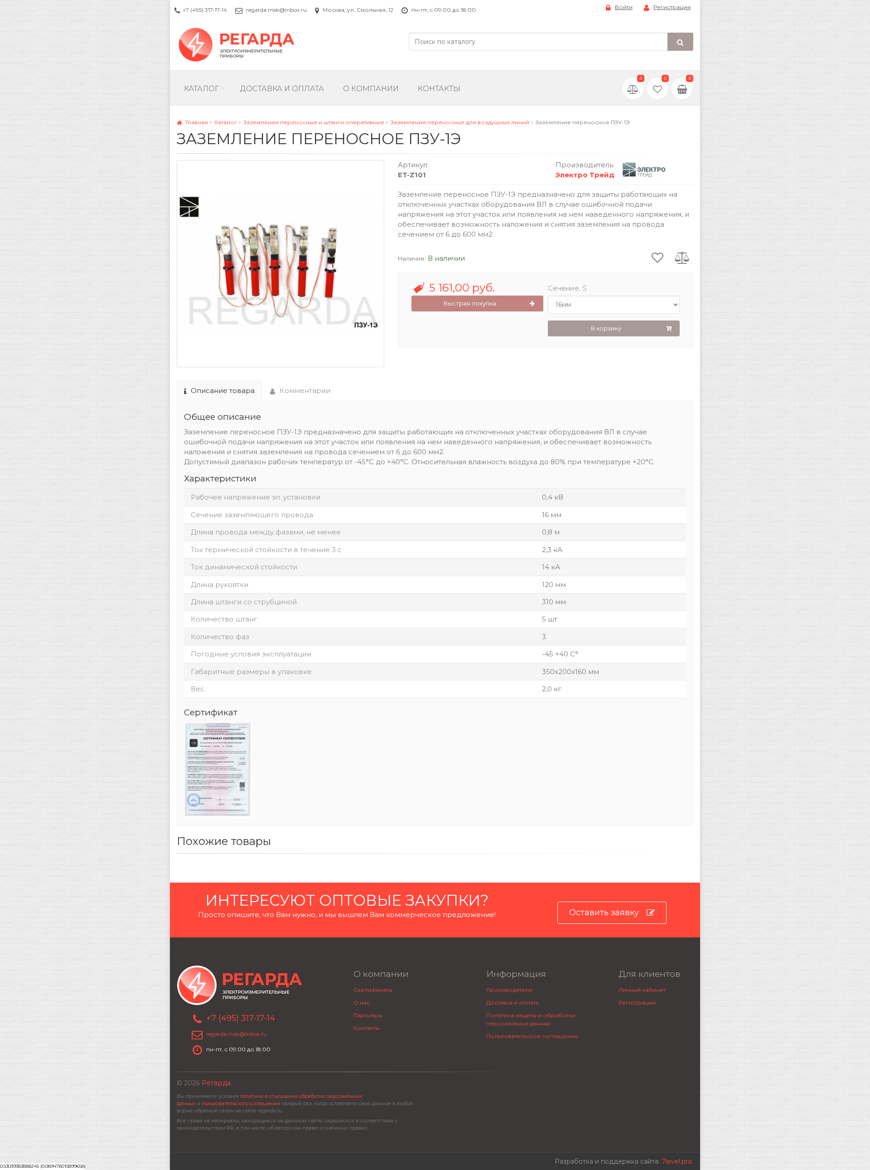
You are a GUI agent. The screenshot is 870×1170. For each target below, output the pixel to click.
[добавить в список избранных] (657, 257)
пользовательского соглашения (241, 1104)
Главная (196, 122)
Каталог (201, 88)
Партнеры (367, 1015)
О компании (371, 88)
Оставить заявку (604, 913)
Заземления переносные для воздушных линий (460, 122)
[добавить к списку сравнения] (682, 257)
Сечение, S (567, 288)
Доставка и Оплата (282, 88)
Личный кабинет (642, 989)
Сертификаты (372, 989)
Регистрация (672, 7)
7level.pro (677, 1161)
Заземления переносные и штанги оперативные (313, 122)
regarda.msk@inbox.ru (276, 9)
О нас (361, 1002)
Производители (509, 989)
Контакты (439, 88)
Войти (624, 7)
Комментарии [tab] (305, 390)
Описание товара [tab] (223, 390)
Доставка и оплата (512, 1002)
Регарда (216, 1083)
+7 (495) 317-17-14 (205, 9)
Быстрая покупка (470, 303)
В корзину (606, 328)
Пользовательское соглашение (532, 1036)
